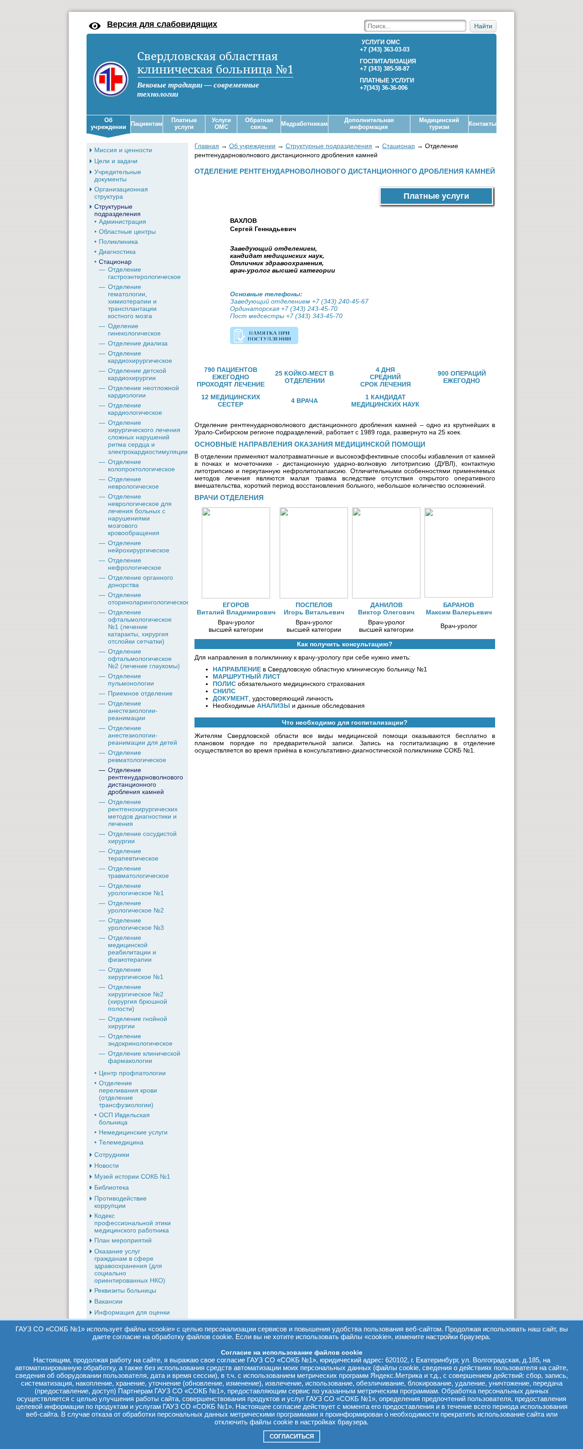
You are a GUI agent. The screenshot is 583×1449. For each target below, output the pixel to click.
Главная (206, 146)
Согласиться (292, 1436)
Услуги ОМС (221, 124)
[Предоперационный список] (264, 336)
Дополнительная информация (369, 124)
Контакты (482, 123)
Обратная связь (259, 124)
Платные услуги (184, 124)
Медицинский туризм (439, 124)
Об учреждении (108, 124)
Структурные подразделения (329, 146)
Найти (483, 26)
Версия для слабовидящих (162, 24)
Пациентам (147, 123)
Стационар (398, 146)
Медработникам (304, 123)
